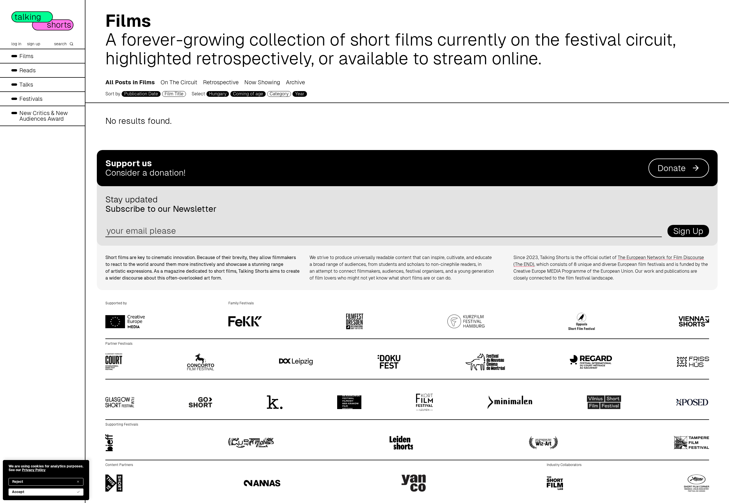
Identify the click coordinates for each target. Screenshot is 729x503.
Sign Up (688, 231)
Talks (26, 84)
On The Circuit (179, 82)
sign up (33, 44)
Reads (27, 70)
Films (26, 56)
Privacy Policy (34, 470)
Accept (18, 492)
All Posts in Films (130, 82)
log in (16, 44)
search (60, 44)
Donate (672, 168)
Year (299, 94)
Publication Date (141, 94)
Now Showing (262, 82)
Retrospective (221, 82)
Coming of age (248, 94)
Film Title (174, 94)
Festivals (30, 99)
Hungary (217, 94)
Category (279, 94)
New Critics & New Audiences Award (43, 116)
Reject (17, 482)
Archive (295, 82)
